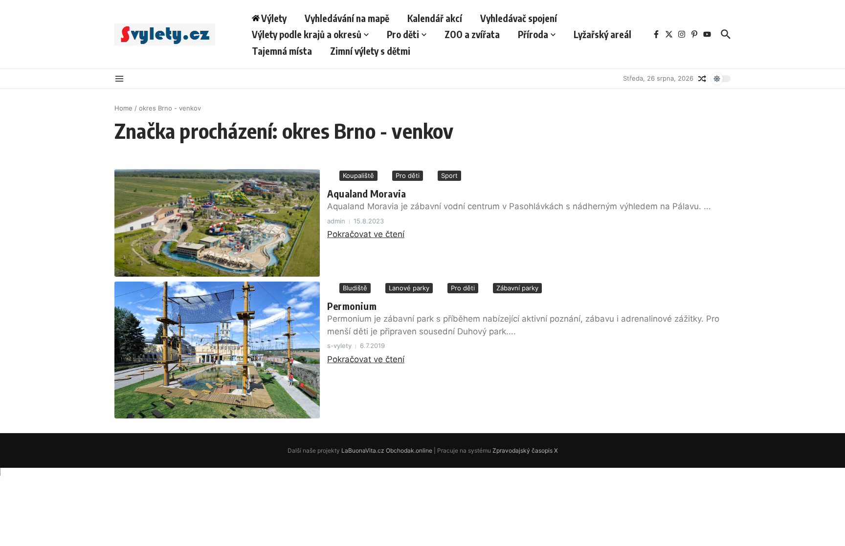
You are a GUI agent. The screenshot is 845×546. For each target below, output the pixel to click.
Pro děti (403, 34)
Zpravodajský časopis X (525, 450)
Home (123, 108)
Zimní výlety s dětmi (370, 51)
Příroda (533, 34)
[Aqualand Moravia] (217, 223)
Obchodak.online (409, 450)
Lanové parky (409, 288)
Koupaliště (358, 175)
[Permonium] (217, 350)
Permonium (352, 306)
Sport (449, 175)
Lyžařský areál (602, 34)
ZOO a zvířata (472, 34)
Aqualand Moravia (366, 193)
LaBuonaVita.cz (362, 450)
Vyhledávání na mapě (347, 18)
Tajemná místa (282, 51)
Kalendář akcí (434, 18)
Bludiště (355, 288)
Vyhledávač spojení (518, 18)
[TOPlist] (422, 478)
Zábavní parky (517, 288)
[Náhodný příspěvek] (702, 79)
